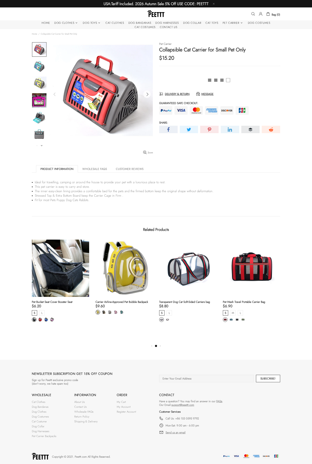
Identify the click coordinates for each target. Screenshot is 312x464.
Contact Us (80, 407)
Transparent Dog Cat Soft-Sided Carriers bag (184, 302)
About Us (79, 402)
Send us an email (176, 432)
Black (237, 320)
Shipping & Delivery (86, 421)
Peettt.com (81, 456)
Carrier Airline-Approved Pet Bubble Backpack (122, 302)
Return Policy (81, 416)
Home (34, 33)
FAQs (219, 401)
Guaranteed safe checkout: (178, 103)
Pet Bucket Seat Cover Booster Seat (52, 302)
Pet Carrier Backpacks (44, 436)
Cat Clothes (38, 402)
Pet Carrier (165, 44)
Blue (231, 320)
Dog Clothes (39, 411)
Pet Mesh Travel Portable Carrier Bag (244, 302)
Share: (163, 122)
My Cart (121, 402)
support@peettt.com (182, 405)
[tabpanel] (60, 285)
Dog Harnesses (40, 431)
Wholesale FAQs (83, 411)
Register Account (126, 411)
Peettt (156, 14)
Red (225, 320)
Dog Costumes (40, 416)
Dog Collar (38, 426)
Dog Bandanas (40, 407)
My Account (124, 407)
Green (243, 320)
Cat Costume (39, 421)
